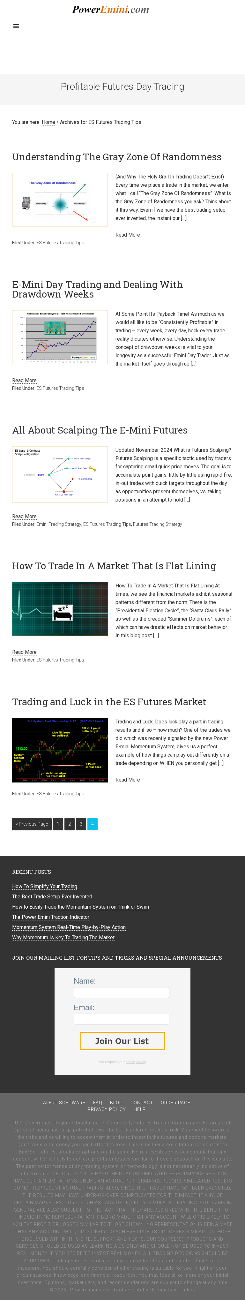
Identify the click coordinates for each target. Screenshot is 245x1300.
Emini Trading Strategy (58, 524)
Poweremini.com (122, 9)
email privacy (136, 1062)
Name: (85, 981)
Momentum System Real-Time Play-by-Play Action (69, 927)
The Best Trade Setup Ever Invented (52, 897)
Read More (127, 235)
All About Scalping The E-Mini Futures (100, 430)
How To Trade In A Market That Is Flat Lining (114, 565)
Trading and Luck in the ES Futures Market (109, 701)
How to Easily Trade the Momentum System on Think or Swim (80, 907)
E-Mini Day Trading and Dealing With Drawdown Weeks (97, 289)
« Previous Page (32, 824)
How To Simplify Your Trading (44, 886)
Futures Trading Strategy (157, 524)
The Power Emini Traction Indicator (50, 917)
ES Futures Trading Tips (60, 242)
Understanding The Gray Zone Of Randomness (116, 156)
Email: (84, 1007)
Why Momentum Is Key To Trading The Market (63, 937)
